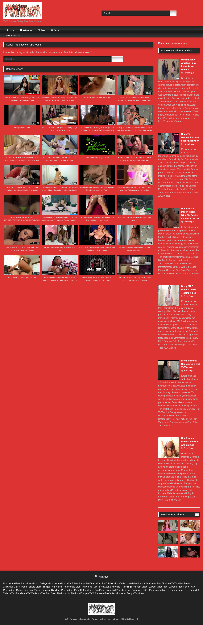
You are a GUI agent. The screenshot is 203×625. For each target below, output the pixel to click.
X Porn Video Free (158, 587)
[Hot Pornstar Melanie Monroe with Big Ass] (168, 457)
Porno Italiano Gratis (31, 587)
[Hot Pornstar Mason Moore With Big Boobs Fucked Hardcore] (168, 227)
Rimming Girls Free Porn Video (57, 590)
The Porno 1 (63, 593)
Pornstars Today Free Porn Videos (166, 590)
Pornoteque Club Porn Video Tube (80, 587)
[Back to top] (194, 616)
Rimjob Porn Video (52, 587)
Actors (56, 30)
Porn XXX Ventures (83, 590)
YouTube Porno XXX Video (141, 583)
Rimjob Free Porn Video (28, 590)
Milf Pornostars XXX (137, 590)
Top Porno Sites (103, 590)
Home (11, 30)
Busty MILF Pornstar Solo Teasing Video (188, 289)
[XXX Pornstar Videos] (22, 11)
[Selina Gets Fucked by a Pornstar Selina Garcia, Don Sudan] (190, 538)
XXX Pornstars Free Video (102, 593)
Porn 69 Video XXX (166, 583)
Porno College (40, 583)
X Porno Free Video (179, 587)
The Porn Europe (79, 593)
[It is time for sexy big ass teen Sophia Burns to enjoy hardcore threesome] (168, 538)
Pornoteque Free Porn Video (17, 583)
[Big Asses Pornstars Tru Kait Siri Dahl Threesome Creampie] (190, 525)
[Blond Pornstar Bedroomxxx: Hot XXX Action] (168, 379)
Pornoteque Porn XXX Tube (63, 583)
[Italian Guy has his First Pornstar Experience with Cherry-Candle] (168, 525)
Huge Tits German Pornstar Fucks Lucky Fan (190, 137)
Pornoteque (189, 73)
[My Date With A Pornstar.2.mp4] (168, 551)
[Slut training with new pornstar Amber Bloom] (190, 551)
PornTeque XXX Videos (27, 593)
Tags (43, 30)
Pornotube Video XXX (89, 583)
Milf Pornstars (119, 590)
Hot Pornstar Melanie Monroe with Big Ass (189, 441)
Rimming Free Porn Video (134, 587)
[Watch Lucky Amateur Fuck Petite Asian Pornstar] (168, 79)
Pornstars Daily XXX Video (130, 593)
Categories (27, 30)
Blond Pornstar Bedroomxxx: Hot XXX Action (190, 364)
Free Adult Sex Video (109, 587)
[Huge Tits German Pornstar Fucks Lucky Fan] (168, 153)
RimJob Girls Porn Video (114, 583)
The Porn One (48, 593)
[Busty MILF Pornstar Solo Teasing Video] (168, 305)
